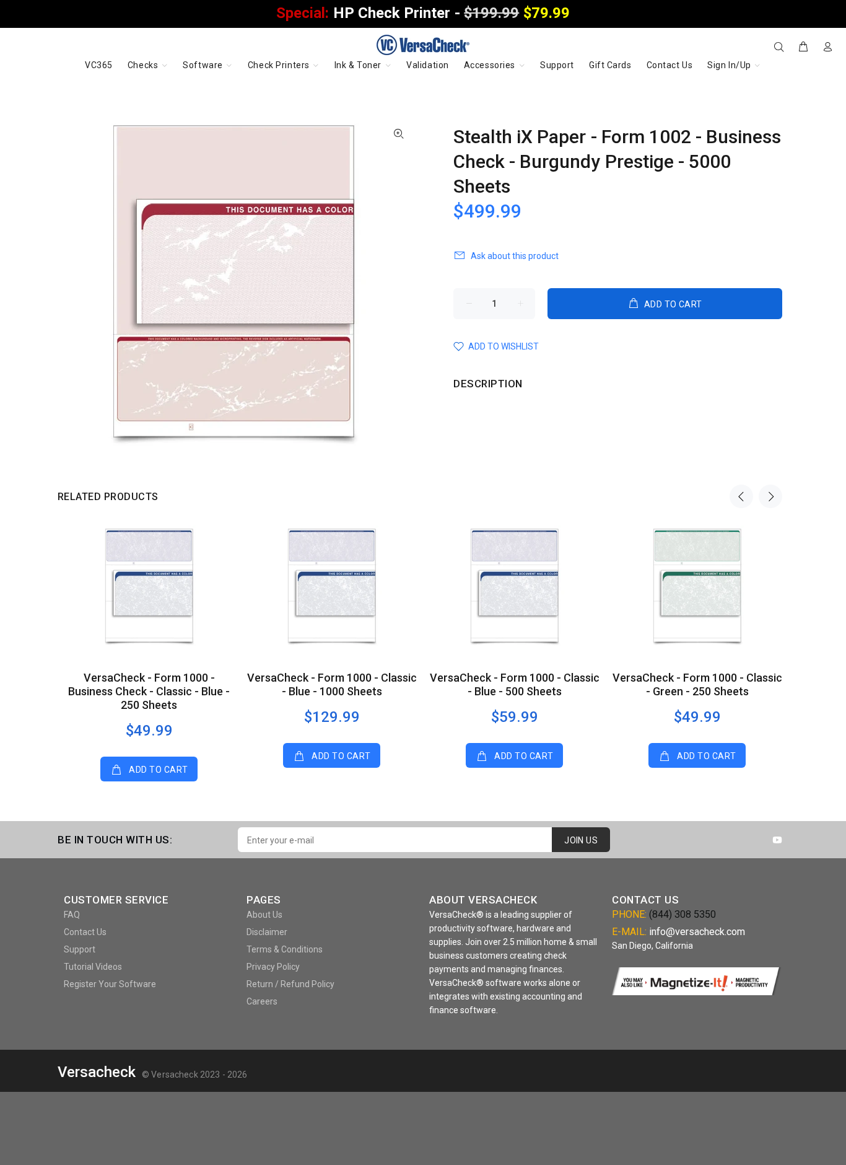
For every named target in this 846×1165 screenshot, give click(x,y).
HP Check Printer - (422, 13)
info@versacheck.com (697, 932)
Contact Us (85, 932)
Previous (741, 496)
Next (770, 496)
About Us (264, 915)
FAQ (72, 915)
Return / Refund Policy (290, 984)
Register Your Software (110, 984)
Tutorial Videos (93, 967)
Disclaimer (266, 932)
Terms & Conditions (284, 949)
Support (79, 949)
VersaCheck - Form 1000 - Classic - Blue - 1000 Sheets (332, 684)
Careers (261, 1001)
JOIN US (581, 840)
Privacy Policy (273, 967)
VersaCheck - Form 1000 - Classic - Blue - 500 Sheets (515, 684)
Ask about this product (515, 256)
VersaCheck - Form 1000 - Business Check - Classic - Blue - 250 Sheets (149, 691)
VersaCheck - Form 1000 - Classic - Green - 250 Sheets (697, 684)
